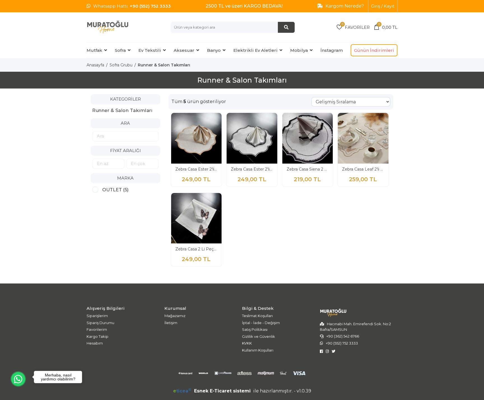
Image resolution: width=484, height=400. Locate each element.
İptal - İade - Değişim (261, 322)
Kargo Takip (97, 336)
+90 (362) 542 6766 (342, 336)
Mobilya (299, 50)
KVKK (247, 343)
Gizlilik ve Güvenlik (258, 336)
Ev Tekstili (149, 50)
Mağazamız (174, 315)
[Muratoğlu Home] (108, 27)
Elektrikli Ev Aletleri (255, 50)
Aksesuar (184, 50)
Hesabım (95, 343)
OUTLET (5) (115, 189)
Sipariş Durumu (100, 322)
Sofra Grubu (121, 65)
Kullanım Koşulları (257, 350)
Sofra (120, 50)
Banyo (214, 50)
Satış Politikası (254, 329)
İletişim (170, 322)
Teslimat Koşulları (257, 315)
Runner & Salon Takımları (164, 65)
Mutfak (94, 50)
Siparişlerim (97, 315)
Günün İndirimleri (374, 50)
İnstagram (331, 50)
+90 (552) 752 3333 (150, 6)
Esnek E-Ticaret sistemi (212, 391)
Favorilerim (97, 329)
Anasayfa (95, 65)
